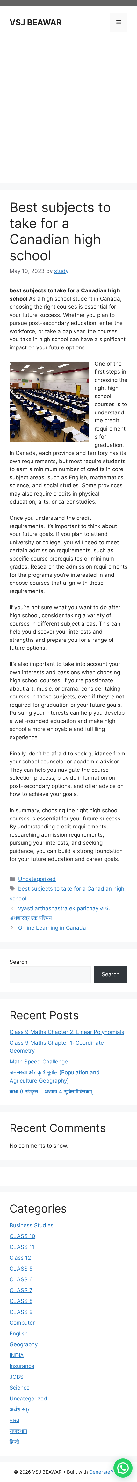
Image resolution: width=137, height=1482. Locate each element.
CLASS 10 (22, 1236)
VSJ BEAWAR (35, 22)
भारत (14, 1420)
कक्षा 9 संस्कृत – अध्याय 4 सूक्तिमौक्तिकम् (51, 1091)
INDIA (17, 1355)
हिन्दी (14, 1442)
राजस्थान (18, 1431)
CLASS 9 (21, 1312)
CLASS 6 (21, 1279)
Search (18, 962)
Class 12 (20, 1258)
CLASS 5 (21, 1268)
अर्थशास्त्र (20, 1409)
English (19, 1333)
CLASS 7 (21, 1290)
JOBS (17, 1377)
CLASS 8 (21, 1301)
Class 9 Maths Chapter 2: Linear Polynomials (67, 1032)
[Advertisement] (68, 108)
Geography (24, 1344)
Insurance (22, 1366)
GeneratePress (106, 1472)
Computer (22, 1323)
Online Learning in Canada (52, 928)
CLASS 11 (22, 1247)
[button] (123, 1468)
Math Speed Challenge (39, 1061)
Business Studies (32, 1225)
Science (20, 1388)
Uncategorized (37, 879)
